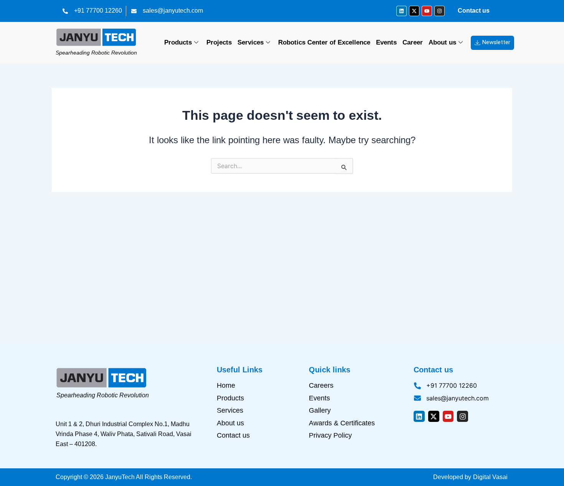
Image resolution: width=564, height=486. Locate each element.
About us (442, 42)
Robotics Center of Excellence (324, 42)
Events (386, 42)
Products (178, 42)
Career (412, 42)
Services (250, 42)
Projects (219, 42)
